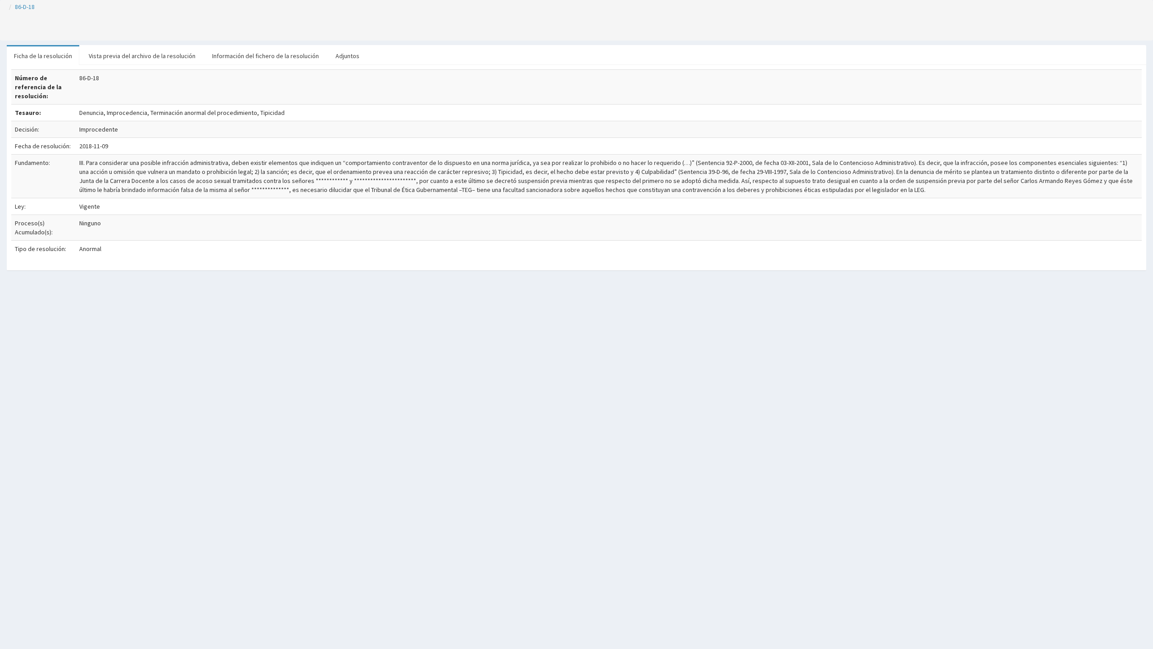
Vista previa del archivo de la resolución (142, 56)
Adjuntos (347, 56)
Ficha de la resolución (43, 56)
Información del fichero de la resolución (265, 56)
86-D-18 (25, 7)
